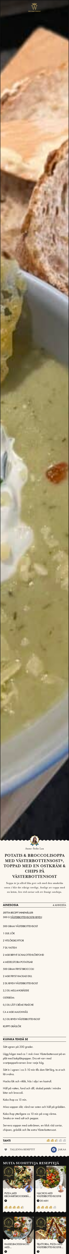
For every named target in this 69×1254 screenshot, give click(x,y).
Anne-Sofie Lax (34, 848)
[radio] (48, 1140)
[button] (54, 1150)
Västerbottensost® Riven (26, 917)
